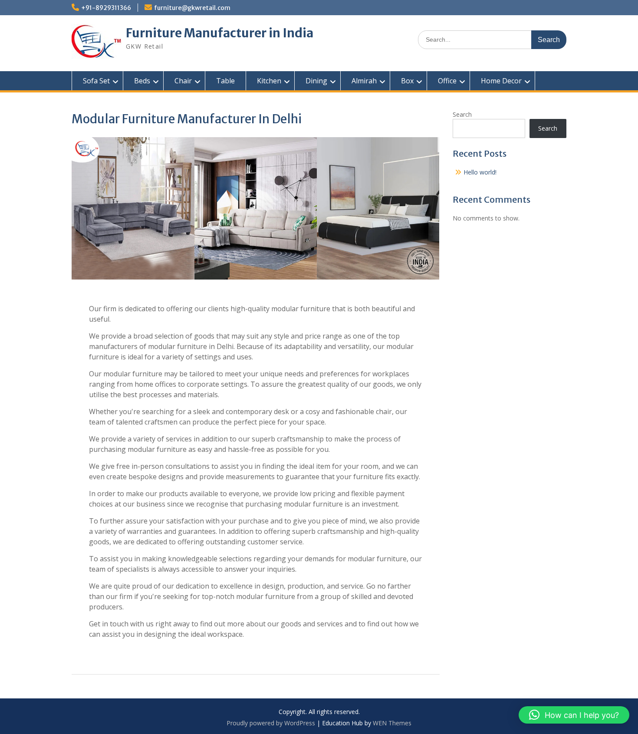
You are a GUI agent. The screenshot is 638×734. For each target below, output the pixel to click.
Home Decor (501, 81)
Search (462, 114)
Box (407, 81)
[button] (574, 715)
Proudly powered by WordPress (271, 723)
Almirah (364, 81)
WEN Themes (392, 723)
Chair (183, 81)
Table (225, 81)
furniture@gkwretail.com (192, 8)
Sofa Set (96, 81)
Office (447, 81)
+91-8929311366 (106, 8)
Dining (316, 81)
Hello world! (480, 172)
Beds (142, 81)
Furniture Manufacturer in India (219, 33)
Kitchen (269, 81)
